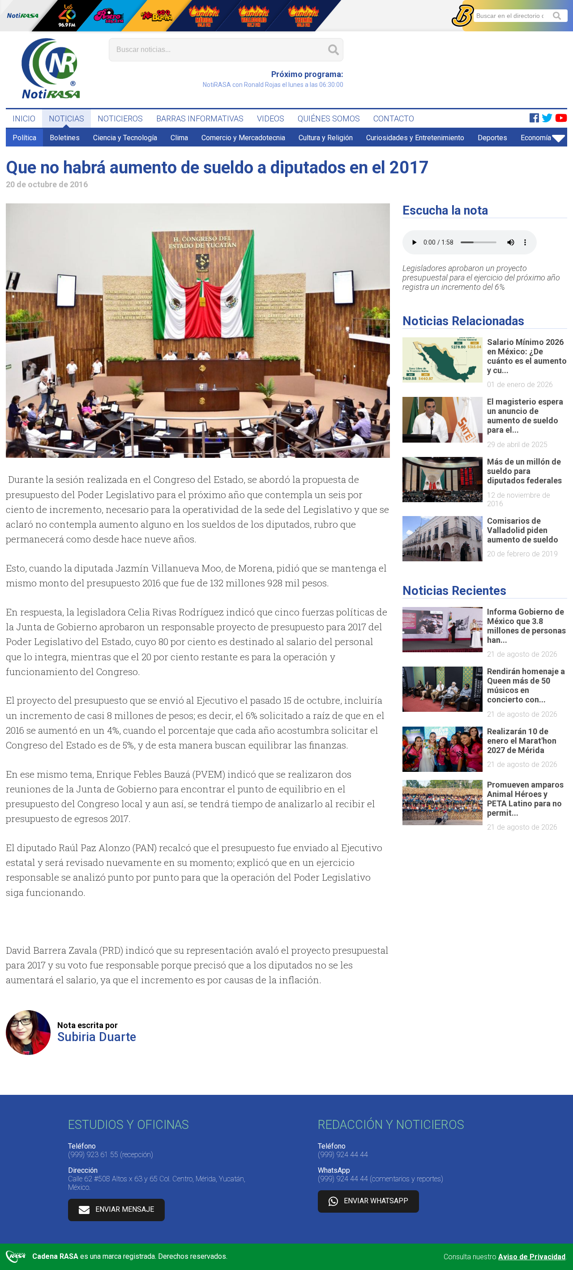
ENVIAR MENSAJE (124, 1209)
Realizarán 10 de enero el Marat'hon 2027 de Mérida (521, 741)
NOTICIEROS (120, 118)
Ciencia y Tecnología (125, 137)
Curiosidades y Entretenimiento (415, 137)
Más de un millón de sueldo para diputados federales (524, 471)
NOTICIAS (66, 118)
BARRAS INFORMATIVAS (200, 118)
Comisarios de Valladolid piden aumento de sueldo (522, 530)
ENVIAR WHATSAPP (376, 1201)
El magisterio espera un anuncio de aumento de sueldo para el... (525, 416)
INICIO (24, 118)
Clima (179, 137)
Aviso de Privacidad (531, 1257)
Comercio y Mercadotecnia (243, 137)
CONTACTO (393, 118)
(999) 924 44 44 (343, 1154)
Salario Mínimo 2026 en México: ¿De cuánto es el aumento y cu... (527, 356)
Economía (536, 137)
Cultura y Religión (326, 137)
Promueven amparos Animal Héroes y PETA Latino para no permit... (525, 799)
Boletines (65, 137)
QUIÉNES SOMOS (329, 118)
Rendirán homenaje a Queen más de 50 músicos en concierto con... (526, 685)
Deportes (492, 137)
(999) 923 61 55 (93, 1154)
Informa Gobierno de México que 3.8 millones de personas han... (526, 626)
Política (24, 137)
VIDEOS (270, 118)
